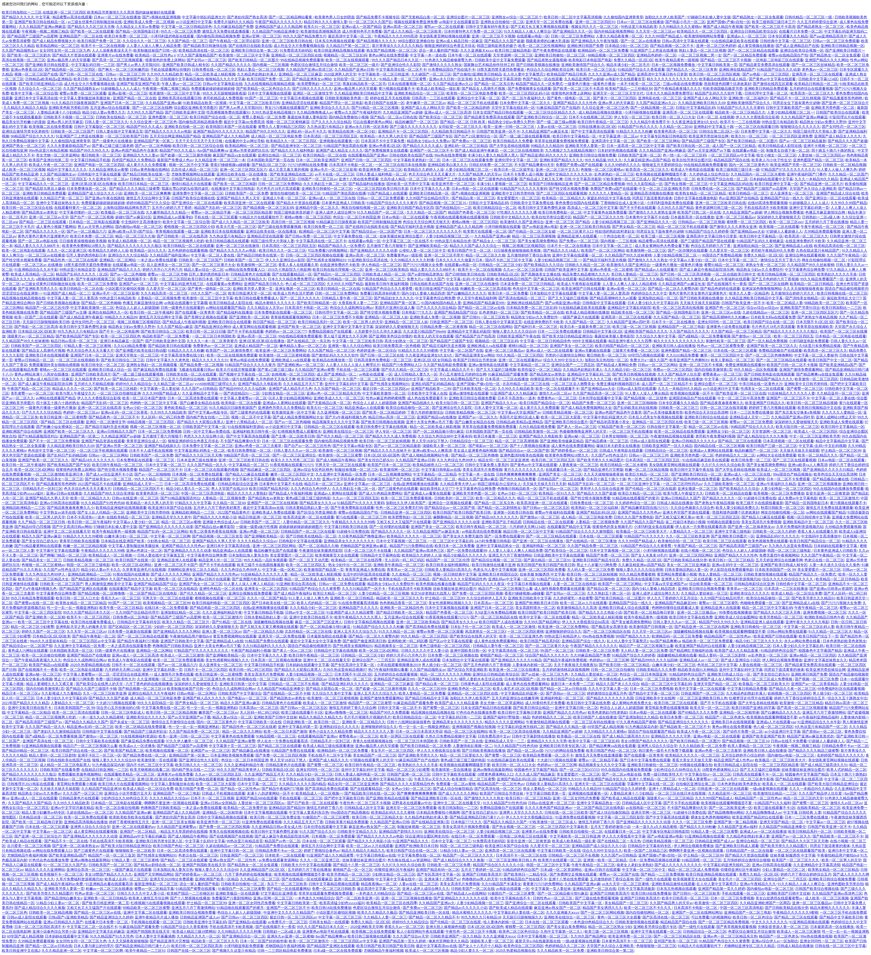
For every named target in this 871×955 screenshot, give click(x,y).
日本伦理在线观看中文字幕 (600, 398)
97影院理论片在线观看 (847, 117)
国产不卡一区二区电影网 (119, 331)
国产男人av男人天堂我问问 (138, 65)
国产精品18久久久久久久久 (93, 460)
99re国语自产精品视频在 (792, 474)
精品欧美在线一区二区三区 (632, 312)
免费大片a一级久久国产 (426, 279)
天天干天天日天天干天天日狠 (199, 141)
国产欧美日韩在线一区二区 (688, 146)
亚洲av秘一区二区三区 (582, 436)
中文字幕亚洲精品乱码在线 (731, 184)
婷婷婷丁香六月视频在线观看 (772, 408)
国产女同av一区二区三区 (206, 60)
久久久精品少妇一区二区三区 (627, 369)
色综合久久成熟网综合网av (351, 308)
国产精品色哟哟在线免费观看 (696, 479)
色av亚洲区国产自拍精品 (738, 198)
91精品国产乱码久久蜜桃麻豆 (760, 241)
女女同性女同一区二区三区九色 (64, 50)
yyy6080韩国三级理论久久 (215, 384)
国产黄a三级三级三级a (275, 369)
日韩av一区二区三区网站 (658, 365)
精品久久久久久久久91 (210, 360)
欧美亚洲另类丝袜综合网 (709, 136)
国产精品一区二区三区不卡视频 (725, 60)
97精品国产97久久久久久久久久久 (788, 169)
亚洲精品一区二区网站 (117, 260)
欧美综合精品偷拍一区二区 (408, 408)
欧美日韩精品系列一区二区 (319, 322)
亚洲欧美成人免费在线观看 (841, 422)
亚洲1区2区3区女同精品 (432, 360)
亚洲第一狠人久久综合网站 (350, 346)
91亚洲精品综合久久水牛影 (36, 269)
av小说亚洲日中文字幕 (194, 22)
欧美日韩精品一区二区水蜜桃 (623, 465)
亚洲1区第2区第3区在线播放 (94, 184)
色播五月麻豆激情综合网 (825, 212)
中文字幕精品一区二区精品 (435, 474)
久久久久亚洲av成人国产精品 (611, 74)
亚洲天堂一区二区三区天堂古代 (618, 93)
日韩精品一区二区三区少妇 (500, 265)
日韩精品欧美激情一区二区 (536, 431)
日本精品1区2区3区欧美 (37, 331)
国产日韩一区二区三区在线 (81, 74)
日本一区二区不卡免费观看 (788, 479)
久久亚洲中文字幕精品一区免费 (341, 474)
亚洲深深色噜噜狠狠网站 (762, 289)
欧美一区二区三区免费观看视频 (407, 498)
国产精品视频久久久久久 (376, 41)
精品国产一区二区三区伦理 (47, 308)
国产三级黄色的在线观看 (498, 179)
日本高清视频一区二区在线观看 (788, 441)
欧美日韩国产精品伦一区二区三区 (622, 346)
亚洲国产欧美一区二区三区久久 (771, 346)
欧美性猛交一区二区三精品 (539, 369)
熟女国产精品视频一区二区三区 (391, 50)
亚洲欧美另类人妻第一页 (585, 146)
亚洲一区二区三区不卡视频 (493, 36)
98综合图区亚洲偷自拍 (416, 41)
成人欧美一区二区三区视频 (23, 169)
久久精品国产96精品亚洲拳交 (275, 31)
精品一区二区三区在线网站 (490, 327)
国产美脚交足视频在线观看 (206, 317)
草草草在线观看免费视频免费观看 (562, 141)
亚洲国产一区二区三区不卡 (431, 150)
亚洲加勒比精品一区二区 (753, 246)
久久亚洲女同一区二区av (108, 179)
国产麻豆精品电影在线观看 (555, 279)
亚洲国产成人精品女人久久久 (837, 136)
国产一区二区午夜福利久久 (523, 98)
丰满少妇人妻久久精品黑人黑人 (493, 155)
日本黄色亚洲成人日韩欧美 (343, 203)
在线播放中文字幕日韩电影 (233, 189)
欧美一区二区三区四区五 (67, 179)
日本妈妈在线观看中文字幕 (771, 179)
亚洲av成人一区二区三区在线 (331, 198)
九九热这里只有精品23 (325, 127)
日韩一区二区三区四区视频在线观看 (315, 255)
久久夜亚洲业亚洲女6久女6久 (695, 122)
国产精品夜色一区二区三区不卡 (113, 417)
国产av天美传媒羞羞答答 (663, 412)
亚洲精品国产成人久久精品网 (278, 27)
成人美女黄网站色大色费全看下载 (662, 246)
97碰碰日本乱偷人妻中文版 (709, 17)
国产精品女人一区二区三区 (494, 241)
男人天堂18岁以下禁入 (430, 441)
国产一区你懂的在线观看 (688, 250)
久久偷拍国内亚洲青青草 (623, 17)
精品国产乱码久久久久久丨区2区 (82, 274)
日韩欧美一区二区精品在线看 (728, 493)
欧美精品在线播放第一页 (332, 360)
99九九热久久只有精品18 (78, 331)
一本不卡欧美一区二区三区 (639, 84)
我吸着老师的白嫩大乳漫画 (547, 41)
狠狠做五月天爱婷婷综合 (662, 165)
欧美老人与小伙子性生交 (771, 160)
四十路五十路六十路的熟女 (833, 150)
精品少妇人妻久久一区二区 (188, 489)
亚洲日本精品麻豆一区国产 (122, 341)
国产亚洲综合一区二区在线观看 (830, 198)
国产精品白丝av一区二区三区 (135, 379)
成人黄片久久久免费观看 (146, 165)
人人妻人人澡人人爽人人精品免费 (154, 46)
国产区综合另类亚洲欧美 (317, 512)
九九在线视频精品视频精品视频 (270, 84)
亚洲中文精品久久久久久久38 (569, 174)
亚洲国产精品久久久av (499, 403)
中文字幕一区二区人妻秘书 (816, 355)
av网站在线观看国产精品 (225, 308)
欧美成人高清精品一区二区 (32, 274)
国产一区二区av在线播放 (640, 41)
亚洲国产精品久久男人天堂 (238, 198)
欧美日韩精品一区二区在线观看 (188, 246)
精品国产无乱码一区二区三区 (217, 208)
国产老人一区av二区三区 (577, 427)
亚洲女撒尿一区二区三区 (295, 289)
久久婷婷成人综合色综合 (709, 174)
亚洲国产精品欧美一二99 (431, 389)
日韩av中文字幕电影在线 (222, 84)
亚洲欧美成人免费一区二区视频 (148, 22)
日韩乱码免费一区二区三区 (491, 165)
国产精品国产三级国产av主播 (63, 312)
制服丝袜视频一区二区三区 (356, 469)
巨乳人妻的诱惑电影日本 (86, 255)
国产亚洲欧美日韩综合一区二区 (541, 117)
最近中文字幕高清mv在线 (263, 508)
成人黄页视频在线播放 (756, 46)
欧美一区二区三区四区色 (121, 336)
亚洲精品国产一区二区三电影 (681, 327)
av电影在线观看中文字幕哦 (186, 303)
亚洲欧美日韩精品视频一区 (842, 46)
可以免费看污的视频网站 (328, 250)
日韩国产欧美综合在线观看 (838, 112)
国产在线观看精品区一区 (292, 274)
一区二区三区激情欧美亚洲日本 (58, 474)
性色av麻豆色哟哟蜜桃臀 (386, 398)
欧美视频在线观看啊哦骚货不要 (662, 174)
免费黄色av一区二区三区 (213, 346)
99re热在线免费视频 (450, 155)
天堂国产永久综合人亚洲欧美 (813, 189)
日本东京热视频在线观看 (335, 41)
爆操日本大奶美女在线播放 (618, 446)
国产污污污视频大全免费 (423, 265)
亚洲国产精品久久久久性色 (575, 103)
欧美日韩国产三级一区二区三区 (771, 446)
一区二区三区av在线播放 (45, 255)
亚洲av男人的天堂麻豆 (616, 103)
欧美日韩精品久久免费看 (513, 141)
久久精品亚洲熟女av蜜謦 (108, 169)
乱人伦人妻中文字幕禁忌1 (524, 74)
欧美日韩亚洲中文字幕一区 (776, 184)
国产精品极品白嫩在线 (830, 479)
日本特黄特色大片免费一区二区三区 (473, 31)
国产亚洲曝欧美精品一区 (428, 246)
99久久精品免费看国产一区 (822, 279)
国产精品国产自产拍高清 (475, 336)
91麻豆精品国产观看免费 (508, 374)
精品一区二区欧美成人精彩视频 (210, 74)
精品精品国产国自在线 (732, 160)
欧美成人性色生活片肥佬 (293, 293)
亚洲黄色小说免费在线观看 (728, 327)
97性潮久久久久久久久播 (517, 212)
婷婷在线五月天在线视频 (390, 98)
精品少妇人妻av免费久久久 (103, 112)
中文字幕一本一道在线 (428, 55)
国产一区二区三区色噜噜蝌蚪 (769, 355)
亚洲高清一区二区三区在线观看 (818, 74)
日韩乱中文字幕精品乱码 (695, 108)
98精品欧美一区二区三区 (824, 303)
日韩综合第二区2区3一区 (719, 131)
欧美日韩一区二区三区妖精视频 (384, 441)
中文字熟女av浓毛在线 (58, 512)
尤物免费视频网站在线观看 (193, 174)
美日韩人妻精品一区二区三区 (634, 274)
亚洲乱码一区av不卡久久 (307, 131)
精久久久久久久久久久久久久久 (672, 79)
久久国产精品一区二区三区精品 (736, 331)
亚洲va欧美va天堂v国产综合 (131, 231)
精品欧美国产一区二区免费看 (166, 336)
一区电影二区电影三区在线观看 (778, 60)
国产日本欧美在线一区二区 (474, 389)
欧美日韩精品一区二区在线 (324, 155)
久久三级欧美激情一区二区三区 (729, 484)
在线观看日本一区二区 (564, 469)
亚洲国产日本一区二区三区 (122, 103)
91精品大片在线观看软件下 (261, 217)
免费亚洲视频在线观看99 (745, 365)
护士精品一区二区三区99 (841, 450)
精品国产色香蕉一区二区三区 (471, 212)
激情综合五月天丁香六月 (780, 260)
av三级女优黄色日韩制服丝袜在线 (95, 22)
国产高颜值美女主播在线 (541, 274)
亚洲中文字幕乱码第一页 (809, 208)
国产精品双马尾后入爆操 (45, 189)
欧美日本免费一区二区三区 (126, 36)
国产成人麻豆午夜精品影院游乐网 (707, 269)
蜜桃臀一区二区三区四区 (747, 222)
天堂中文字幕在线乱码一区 (513, 108)
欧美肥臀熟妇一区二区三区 (319, 84)
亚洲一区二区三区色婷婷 (716, 46)
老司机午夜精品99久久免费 (772, 250)
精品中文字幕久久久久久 (67, 169)
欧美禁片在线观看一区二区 (485, 231)
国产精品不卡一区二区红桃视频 (795, 98)
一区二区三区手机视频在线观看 (102, 450)
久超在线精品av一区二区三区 (765, 312)
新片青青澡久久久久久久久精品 (397, 46)
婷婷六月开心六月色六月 (162, 269)
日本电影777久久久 (416, 312)
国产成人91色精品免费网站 (380, 493)
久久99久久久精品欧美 (165, 74)
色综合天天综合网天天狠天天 (426, 222)
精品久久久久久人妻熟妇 (247, 493)
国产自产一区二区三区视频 (92, 217)
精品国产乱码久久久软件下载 (719, 93)
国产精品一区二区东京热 (494, 84)
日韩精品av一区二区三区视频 (701, 222)
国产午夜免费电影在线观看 (554, 50)
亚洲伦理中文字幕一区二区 (516, 160)
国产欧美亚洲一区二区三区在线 (740, 393)
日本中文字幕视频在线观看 (269, 93)
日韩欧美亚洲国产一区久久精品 (666, 446)
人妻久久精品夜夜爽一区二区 (619, 36)
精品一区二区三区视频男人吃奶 (178, 241)
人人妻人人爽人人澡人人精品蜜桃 (629, 284)
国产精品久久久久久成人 (423, 146)
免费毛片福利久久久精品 (233, 22)
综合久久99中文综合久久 (563, 360)
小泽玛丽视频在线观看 (642, 112)
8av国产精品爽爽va (212, 150)
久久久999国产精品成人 (664, 36)
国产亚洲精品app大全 (747, 231)
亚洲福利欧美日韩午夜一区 (254, 431)
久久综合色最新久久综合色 (692, 508)
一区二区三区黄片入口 (575, 231)
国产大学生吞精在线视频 (509, 146)
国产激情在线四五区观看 (773, 84)
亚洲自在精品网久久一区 (108, 312)
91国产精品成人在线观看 (387, 193)
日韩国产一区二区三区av (317, 179)
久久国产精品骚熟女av (20, 50)
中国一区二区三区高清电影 (203, 493)
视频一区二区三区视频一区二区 (155, 427)
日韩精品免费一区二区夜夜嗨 (443, 327)
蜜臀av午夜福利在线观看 (555, 512)
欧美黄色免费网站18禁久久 (84, 246)
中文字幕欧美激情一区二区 (92, 308)
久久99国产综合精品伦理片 (428, 198)
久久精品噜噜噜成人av (315, 112)
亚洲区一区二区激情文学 (313, 93)
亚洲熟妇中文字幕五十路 (714, 127)
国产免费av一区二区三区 (471, 141)
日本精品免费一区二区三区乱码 (531, 308)
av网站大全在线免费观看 (776, 455)
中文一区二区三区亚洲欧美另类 (664, 189)
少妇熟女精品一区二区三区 (283, 393)
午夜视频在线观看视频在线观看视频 (459, 217)
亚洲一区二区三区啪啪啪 (637, 403)
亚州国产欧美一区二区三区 (299, 327)
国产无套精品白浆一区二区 (423, 17)
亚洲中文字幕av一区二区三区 (367, 484)
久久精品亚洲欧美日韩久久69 (701, 103)
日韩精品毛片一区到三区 (42, 489)
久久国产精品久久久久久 (231, 65)
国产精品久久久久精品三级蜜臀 (134, 189)
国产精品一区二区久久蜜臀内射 (673, 289)
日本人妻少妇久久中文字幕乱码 (652, 303)
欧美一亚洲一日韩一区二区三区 (509, 127)
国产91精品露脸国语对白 (38, 436)
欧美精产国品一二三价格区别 (628, 88)
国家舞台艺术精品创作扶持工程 (489, 65)
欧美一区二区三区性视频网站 (541, 46)
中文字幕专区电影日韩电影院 (663, 136)
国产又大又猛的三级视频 (568, 298)
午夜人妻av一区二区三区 (181, 84)
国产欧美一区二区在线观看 (92, 31)
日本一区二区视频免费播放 (673, 65)
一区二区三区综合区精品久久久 (551, 112)
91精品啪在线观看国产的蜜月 (635, 498)
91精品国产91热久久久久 (638, 127)
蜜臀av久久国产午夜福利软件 (357, 112)
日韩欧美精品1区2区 (503, 274)
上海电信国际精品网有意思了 (126, 208)
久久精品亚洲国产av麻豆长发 (545, 131)
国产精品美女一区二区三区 (61, 479)
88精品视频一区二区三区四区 (611, 55)
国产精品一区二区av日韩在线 (393, 117)
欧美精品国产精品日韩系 (567, 74)
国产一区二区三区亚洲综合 (294, 455)
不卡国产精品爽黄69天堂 (534, 165)
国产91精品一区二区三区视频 (375, 108)
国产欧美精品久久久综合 (543, 265)
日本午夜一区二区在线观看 (469, 55)
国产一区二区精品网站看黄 (291, 17)
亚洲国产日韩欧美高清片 (91, 374)
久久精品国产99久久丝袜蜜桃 (628, 255)
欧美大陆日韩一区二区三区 (457, 403)
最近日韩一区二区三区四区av (385, 389)
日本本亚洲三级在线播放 (197, 460)
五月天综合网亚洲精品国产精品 (175, 136)
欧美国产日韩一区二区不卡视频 (792, 365)
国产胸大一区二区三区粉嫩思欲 (123, 69)
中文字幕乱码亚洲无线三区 (182, 284)
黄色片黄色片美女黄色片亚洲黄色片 (698, 293)
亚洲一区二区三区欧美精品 (387, 269)
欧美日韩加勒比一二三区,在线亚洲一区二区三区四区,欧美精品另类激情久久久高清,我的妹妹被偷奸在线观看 (88, 12)
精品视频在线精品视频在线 (600, 279)
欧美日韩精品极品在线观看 (227, 241)
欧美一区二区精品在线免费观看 (679, 431)
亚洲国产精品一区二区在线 (134, 98)
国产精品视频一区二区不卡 (672, 46)
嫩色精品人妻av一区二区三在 (302, 346)
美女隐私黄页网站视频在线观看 (444, 36)
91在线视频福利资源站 (246, 427)
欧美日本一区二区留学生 (514, 169)
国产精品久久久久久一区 (45, 231)
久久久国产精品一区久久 (207, 465)
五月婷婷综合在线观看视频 (811, 88)
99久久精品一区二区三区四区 (519, 355)
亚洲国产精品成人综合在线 (838, 193)
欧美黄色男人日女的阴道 (335, 17)
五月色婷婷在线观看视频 (188, 250)
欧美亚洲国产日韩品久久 (765, 403)
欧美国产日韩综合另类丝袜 (475, 360)
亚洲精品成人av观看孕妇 (173, 217)
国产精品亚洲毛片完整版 (603, 469)
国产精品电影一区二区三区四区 (70, 69)
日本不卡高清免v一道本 (516, 398)
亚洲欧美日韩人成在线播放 (673, 346)
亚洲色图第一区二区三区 (168, 117)
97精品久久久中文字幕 (193, 503)
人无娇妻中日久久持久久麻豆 (377, 331)
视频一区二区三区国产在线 (36, 74)
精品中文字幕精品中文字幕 (837, 441)
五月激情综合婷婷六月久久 (793, 293)
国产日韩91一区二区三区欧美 (485, 317)
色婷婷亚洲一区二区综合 (376, 350)
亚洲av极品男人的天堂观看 (68, 60)
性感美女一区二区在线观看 (763, 389)
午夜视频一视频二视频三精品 (45, 31)
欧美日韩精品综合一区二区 (495, 208)
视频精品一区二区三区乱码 (345, 55)
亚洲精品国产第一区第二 (154, 141)
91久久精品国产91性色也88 (103, 503)
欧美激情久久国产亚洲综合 (522, 222)
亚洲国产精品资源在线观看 (103, 441)
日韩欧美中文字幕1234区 (818, 79)
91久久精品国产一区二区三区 (381, 212)
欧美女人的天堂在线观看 (434, 336)
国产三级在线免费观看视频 (280, 227)
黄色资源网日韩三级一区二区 (718, 208)
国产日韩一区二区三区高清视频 (685, 274)
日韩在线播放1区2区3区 (597, 127)
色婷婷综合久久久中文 (649, 293)
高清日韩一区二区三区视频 (293, 222)
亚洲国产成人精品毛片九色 (290, 389)
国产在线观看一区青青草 (195, 312)
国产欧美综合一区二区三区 (440, 117)
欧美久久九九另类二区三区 (292, 460)
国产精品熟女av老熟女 (40, 212)
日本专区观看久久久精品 (788, 36)
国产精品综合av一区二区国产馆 (376, 231)
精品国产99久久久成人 (144, 127)
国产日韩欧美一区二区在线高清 (182, 236)
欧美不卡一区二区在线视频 (103, 46)
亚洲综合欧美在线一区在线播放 (242, 174)
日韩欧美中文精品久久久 (510, 217)
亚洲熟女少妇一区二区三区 (728, 431)
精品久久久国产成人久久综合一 (475, 246)
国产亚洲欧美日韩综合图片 (566, 422)
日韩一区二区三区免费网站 (572, 36)
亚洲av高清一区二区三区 (403, 27)
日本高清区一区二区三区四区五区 (331, 136)
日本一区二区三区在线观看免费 (467, 160)
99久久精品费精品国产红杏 (461, 379)
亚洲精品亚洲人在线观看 (577, 236)
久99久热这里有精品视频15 (273, 112)
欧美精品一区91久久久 (148, 250)
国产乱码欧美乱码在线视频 (635, 408)
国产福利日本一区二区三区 (536, 327)
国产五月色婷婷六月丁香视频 (775, 279)
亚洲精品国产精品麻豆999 (484, 303)
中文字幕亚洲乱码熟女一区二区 (200, 450)
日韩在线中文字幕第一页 (667, 427)
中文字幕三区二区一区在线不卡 (407, 241)
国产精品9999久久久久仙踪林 (243, 389)
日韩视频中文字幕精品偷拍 (182, 79)
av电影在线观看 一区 (375, 374)
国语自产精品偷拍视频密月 (846, 289)
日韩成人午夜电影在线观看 (621, 450)
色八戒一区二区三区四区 (305, 284)
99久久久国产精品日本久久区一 (397, 60)
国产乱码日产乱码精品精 (67, 455)
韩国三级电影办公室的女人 (499, 484)
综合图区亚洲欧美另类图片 (195, 108)
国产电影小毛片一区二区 (685, 22)
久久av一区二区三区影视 (523, 269)
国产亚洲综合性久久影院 (401, 65)
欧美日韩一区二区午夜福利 (151, 312)
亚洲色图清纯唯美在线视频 (521, 455)
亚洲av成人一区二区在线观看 (549, 350)
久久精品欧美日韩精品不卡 (453, 131)
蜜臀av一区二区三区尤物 (167, 274)
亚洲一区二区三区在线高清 (99, 408)
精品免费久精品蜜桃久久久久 (585, 274)
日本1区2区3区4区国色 (382, 455)
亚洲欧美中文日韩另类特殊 (513, 193)
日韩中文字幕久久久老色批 (168, 360)
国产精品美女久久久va (317, 503)
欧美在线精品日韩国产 (513, 279)
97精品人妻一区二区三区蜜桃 (88, 346)
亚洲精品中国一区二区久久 (317, 208)
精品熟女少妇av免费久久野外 (511, 122)
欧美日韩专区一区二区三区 (103, 365)
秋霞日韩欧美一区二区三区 (782, 508)
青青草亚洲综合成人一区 (146, 441)
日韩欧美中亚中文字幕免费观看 (500, 60)
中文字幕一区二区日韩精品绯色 (186, 27)
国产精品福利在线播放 (366, 184)
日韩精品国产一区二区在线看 (561, 479)
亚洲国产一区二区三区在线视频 (272, 503)
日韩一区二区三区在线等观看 (723, 408)
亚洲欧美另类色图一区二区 (833, 108)
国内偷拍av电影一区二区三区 (138, 227)
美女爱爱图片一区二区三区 (518, 198)
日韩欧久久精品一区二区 (585, 265)
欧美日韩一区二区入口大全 (673, 117)
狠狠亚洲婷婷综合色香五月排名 (449, 46)
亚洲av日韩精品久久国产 (116, 431)
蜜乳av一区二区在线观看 (444, 27)
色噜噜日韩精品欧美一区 (517, 489)
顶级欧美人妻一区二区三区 (444, 446)
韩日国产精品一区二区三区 (274, 322)
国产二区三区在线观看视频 (794, 460)
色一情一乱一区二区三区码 (684, 155)
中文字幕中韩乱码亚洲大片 (203, 17)
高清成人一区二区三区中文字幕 (592, 208)
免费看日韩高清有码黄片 (380, 293)
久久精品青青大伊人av (93, 379)
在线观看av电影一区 (533, 36)
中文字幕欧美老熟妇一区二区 (416, 160)
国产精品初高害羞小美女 (610, 422)
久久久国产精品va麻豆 (175, 327)
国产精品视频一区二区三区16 (443, 203)
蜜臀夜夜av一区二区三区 (722, 374)
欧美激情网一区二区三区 (646, 250)
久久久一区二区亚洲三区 (67, 250)
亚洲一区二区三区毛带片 (444, 255)
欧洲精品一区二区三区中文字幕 (324, 231)
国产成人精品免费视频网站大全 (586, 408)
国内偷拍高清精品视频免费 (218, 36)
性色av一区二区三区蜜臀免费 (721, 346)
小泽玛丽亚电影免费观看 (809, 341)
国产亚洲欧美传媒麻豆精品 (561, 441)
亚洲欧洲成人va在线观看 (487, 346)
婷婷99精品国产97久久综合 (148, 203)
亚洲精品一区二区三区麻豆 (300, 74)
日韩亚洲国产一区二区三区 (451, 322)
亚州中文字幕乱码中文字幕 (346, 384)
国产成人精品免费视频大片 (54, 41)
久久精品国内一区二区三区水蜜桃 (758, 174)
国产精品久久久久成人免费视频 (390, 436)
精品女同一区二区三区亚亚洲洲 (504, 460)
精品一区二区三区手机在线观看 (472, 103)
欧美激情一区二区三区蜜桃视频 (284, 355)
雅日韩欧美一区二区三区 (101, 155)
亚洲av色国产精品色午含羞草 (134, 150)
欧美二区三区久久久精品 (643, 279)
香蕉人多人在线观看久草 (298, 265)
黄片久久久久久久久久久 (524, 469)
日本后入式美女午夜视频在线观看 (655, 417)
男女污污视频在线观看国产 (286, 108)
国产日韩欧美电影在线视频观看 (769, 374)
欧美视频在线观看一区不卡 (692, 393)
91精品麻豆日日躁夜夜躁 (336, 222)
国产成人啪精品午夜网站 (336, 460)
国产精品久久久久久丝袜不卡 (387, 450)
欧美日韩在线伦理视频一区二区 (338, 269)
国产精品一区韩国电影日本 (137, 31)
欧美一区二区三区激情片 (839, 498)
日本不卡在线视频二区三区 (590, 117)
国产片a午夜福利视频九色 (346, 417)
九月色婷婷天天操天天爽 (276, 379)
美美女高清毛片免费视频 (482, 469)
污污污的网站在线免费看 (308, 165)
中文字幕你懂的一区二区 (79, 212)
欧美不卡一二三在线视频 (740, 122)
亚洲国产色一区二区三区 (725, 308)
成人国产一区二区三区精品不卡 (666, 384)
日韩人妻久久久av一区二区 (295, 450)
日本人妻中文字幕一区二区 (496, 408)
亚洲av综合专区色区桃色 (313, 469)
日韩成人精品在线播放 (675, 503)
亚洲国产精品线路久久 (416, 403)
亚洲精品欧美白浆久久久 (447, 165)
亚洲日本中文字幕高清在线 (36, 98)
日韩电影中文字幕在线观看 (99, 174)
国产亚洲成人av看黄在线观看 (427, 493)
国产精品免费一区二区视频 (201, 365)
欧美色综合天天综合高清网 (706, 412)
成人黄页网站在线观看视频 (254, 327)
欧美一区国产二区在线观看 (36, 317)
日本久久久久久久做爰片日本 (460, 260)
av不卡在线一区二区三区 (335, 174)
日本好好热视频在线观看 (617, 150)
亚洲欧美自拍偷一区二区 (184, 127)
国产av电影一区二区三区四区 (766, 74)
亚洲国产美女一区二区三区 (571, 346)
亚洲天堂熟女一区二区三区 (137, 355)
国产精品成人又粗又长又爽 (541, 179)
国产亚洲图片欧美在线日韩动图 (140, 350)
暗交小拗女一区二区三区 (776, 155)
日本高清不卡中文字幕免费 (383, 141)
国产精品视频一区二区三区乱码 (268, 208)
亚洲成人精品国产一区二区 (256, 346)
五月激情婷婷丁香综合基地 (528, 255)
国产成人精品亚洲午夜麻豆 (476, 150)
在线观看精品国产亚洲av (368, 155)
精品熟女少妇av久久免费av (428, 141)
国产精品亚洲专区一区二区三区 (296, 146)
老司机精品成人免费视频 (223, 98)
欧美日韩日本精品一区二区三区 (144, 184)
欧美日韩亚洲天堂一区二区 (250, 293)
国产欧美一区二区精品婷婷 (468, 108)
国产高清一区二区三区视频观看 (118, 60)
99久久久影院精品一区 (644, 184)
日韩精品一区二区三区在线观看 (329, 427)
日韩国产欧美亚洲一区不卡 (498, 131)
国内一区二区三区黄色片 (749, 165)
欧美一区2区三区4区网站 (34, 469)
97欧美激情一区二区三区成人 (626, 179)
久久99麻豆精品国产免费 (233, 27)
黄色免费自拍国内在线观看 (577, 203)
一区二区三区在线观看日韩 (757, 127)
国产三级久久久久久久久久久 (413, 127)
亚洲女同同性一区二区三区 (719, 322)
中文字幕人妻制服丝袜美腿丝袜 (85, 98)
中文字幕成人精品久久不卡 (452, 369)
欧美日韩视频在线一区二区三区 (842, 293)
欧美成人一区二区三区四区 (816, 431)
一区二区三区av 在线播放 (42, 265)
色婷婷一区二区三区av (233, 179)
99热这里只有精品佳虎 (453, 241)
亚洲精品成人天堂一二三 (749, 417)
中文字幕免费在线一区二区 (355, 236)
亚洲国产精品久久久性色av (639, 512)
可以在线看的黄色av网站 (373, 122)
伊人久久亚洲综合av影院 (285, 260)
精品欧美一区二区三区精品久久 (740, 112)
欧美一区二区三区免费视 (97, 284)
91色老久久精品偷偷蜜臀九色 (449, 60)
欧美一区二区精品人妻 (784, 303)
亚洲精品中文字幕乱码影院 (629, 308)
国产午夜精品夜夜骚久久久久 (677, 88)
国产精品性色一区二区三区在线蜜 (70, 260)
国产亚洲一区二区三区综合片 (845, 103)
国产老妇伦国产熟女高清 (247, 17)
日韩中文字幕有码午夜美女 (487, 27)
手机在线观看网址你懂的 (170, 69)
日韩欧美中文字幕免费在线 (532, 203)
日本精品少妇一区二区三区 (626, 46)
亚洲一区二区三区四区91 (595, 22)
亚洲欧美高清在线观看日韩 (179, 98)
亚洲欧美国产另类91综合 (800, 308)
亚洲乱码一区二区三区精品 (466, 146)
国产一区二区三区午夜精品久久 (240, 279)
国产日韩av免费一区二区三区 (308, 236)
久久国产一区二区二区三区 (364, 379)
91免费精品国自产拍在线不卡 (451, 69)
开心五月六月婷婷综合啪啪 (183, 379)
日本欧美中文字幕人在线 (427, 393)
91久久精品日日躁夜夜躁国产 (75, 103)
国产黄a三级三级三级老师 (112, 146)
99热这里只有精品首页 (77, 269)
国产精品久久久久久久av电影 (167, 131)
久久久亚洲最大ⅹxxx (476, 50)
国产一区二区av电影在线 (38, 241)
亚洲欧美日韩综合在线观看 (229, 322)
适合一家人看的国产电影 (439, 50)
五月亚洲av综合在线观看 (110, 108)
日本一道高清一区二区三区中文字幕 (636, 146)
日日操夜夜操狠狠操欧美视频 (82, 241)
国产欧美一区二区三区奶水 (29, 55)
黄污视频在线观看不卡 (397, 88)
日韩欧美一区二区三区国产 (72, 131)
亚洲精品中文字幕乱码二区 (589, 374)
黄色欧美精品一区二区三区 (186, 408)
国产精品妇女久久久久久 (394, 298)
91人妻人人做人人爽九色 (837, 169)
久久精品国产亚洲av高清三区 (309, 69)
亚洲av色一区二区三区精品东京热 (333, 393)
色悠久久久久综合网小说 (204, 436)
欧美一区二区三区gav (786, 222)
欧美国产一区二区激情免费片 (230, 350)
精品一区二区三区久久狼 (135, 236)
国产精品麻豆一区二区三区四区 (266, 469)
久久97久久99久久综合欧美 (723, 465)
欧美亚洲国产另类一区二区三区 (795, 165)
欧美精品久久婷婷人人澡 (424, 169)
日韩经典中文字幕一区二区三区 (785, 41)
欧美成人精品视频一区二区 (130, 241)
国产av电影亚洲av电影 (540, 227)
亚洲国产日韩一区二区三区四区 (366, 160)
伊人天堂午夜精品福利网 (477, 298)
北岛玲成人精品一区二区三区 (194, 169)
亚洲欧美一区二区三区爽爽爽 (147, 193)
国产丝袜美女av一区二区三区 (109, 479)
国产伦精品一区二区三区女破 (531, 231)
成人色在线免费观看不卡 (427, 398)
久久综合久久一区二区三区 (144, 41)
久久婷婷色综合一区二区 (635, 503)
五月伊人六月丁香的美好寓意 (217, 508)
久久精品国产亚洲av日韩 (354, 69)
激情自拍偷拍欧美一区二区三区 (295, 193)
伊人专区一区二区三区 (632, 117)
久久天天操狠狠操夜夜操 (803, 289)
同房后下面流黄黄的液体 (652, 198)
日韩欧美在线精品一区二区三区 (121, 117)
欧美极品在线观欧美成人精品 (723, 79)
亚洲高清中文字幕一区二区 (613, 141)
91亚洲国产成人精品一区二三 (67, 293)
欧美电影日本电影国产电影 (590, 60)
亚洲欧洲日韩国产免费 (585, 46)
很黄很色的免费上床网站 (165, 60)
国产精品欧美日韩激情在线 (205, 46)
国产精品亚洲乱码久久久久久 (543, 155)
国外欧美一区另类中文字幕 (408, 184)
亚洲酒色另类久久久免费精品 (281, 408)
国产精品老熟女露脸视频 (547, 60)
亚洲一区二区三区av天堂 (49, 217)
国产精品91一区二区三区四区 (337, 274)
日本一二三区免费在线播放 (559, 331)
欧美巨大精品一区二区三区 (647, 474)
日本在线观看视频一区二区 (409, 84)
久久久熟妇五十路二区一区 (325, 184)
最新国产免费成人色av (175, 160)
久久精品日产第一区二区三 (348, 46)
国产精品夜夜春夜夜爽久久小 (70, 508)
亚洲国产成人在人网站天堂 (705, 98)
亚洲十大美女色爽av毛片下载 (429, 422)
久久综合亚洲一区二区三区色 (605, 108)
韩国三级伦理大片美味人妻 (815, 131)
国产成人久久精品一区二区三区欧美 (413, 31)
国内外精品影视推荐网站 (614, 31)
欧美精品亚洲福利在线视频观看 (121, 508)
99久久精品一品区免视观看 (756, 369)
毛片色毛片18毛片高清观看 (278, 189)
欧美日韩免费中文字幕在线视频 (382, 427)
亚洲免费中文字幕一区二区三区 (197, 193)
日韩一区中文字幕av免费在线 (207, 431)
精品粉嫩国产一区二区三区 (416, 122)
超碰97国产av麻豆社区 (133, 217)
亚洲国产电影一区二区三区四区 (99, 165)
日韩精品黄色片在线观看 (250, 274)
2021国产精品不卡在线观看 (99, 484)
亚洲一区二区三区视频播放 (819, 484)
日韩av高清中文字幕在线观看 (686, 41)
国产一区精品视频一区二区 (652, 108)
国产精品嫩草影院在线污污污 (645, 508)
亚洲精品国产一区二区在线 (81, 36)
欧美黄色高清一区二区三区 (675, 131)
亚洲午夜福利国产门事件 (807, 174)
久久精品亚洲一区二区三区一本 (220, 160)
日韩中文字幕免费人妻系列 (487, 465)
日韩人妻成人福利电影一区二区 (381, 174)
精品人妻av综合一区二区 (204, 269)
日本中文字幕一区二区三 (612, 246)
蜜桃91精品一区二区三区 (528, 346)
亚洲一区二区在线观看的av (520, 360)
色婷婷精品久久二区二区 (735, 455)
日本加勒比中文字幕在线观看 (553, 293)
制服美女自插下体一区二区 (788, 150)
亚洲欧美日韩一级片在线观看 (230, 379)
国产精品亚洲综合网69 (212, 327)
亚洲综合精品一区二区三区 (279, 155)
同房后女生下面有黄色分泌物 (796, 103)
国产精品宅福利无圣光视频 (412, 227)
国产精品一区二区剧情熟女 (499, 508)
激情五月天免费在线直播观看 (226, 31)
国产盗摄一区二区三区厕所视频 (185, 155)
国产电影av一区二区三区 (488, 446)
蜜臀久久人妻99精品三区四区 (281, 127)
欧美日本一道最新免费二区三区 (585, 327)
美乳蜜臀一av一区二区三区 (32, 393)
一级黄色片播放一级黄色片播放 (589, 84)
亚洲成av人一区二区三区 (746, 36)
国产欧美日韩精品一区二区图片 (253, 60)
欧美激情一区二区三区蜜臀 (340, 455)
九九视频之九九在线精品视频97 (570, 150)
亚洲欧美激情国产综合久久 (583, 65)
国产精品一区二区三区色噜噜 (474, 455)
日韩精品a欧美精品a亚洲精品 (48, 79)
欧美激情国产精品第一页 (139, 79)
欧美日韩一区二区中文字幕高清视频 (573, 17)
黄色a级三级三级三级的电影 (308, 498)
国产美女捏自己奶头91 (375, 460)
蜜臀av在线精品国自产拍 (788, 55)
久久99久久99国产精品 (849, 203)
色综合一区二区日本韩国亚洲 (356, 217)
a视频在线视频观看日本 (55, 279)
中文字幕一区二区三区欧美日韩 (254, 103)
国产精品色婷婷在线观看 (720, 289)
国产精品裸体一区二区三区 (607, 441)
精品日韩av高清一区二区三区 (74, 341)
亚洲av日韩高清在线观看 (59, 503)
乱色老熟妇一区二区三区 (614, 174)
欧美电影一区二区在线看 (241, 403)
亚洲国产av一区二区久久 (478, 417)
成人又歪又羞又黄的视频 (288, 169)
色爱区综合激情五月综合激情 (314, 65)
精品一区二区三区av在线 (708, 427)
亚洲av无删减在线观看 (593, 350)
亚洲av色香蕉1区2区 (27, 69)
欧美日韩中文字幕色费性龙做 (541, 208)
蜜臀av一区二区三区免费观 (751, 422)
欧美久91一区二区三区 (322, 27)
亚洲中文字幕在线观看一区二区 (577, 255)
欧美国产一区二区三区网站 (603, 250)
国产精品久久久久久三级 (592, 379)
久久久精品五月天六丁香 (303, 384)
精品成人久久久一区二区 (72, 389)
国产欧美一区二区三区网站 (658, 141)
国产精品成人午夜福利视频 (184, 322)
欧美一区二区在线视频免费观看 (232, 355)
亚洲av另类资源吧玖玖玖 (249, 150)
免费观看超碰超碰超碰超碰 (213, 88)
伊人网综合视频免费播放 (784, 212)
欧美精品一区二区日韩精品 (812, 284)
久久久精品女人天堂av (265, 308)
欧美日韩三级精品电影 (513, 50)
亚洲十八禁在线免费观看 (359, 179)
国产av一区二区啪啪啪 (152, 474)
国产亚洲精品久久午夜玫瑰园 (595, 41)
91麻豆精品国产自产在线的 (558, 108)
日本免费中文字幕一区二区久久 (525, 103)
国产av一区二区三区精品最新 (802, 141)
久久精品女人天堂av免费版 (137, 27)
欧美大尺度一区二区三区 (236, 227)
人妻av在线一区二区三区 (557, 127)
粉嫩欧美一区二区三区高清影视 (485, 289)
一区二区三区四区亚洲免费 (790, 136)
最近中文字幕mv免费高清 (244, 122)
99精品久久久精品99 (547, 146)
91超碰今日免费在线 (760, 498)
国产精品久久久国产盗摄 (504, 41)
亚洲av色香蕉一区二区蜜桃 (611, 269)
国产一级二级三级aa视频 (556, 122)
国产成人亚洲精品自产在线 (797, 46)
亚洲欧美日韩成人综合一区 (110, 369)
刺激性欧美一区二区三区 (726, 341)
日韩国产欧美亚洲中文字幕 (566, 269)
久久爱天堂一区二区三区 (729, 250)
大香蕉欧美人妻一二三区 (358, 303)
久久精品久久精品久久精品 (25, 108)
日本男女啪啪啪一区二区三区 (625, 436)
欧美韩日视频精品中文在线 (819, 408)
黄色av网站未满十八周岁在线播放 (41, 374)
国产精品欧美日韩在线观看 (169, 346)
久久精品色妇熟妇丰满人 (257, 74)
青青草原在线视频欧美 (815, 327)
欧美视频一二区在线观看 (779, 227)
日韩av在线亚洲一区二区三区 (135, 498)
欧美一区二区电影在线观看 (23, 250)
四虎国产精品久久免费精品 (133, 160)
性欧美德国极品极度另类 (723, 88)
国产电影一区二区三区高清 (36, 327)
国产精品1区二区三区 (269, 165)
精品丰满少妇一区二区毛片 (628, 65)
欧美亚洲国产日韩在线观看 (583, 289)
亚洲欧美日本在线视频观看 (222, 231)
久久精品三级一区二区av (173, 384)
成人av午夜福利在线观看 (730, 279)
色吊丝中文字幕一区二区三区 (536, 289)
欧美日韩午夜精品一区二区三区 (602, 122)
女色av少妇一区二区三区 (142, 408)
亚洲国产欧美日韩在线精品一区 (40, 22)
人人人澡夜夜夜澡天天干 (112, 50)
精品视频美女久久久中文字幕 (335, 422)
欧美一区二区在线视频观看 (347, 60)
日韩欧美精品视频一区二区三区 (470, 412)
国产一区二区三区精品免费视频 (599, 184)
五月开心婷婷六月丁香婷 (172, 208)
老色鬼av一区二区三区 (820, 69)
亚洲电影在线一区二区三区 (660, 98)
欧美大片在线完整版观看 (236, 369)
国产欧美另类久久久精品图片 (600, 460)
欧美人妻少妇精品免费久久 (737, 508)
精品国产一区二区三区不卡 (160, 469)
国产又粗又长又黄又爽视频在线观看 (540, 27)
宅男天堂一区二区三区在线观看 (340, 465)
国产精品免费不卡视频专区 (378, 17)
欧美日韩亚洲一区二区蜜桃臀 (63, 417)
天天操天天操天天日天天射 (544, 484)
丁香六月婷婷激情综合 (425, 412)
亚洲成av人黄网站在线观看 (284, 403)
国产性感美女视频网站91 (326, 260)
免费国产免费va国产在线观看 (579, 165)
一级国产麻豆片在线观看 (579, 317)
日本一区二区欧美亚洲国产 (317, 160)
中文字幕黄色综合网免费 (805, 269)
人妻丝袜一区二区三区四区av (821, 155)
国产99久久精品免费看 (517, 479)
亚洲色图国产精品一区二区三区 (818, 160)
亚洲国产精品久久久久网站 (827, 60)
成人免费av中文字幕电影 (797, 498)
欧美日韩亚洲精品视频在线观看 (339, 50)
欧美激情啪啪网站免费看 (704, 36)
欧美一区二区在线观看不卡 (557, 389)
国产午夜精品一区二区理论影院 (234, 41)
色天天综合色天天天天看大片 (433, 174)
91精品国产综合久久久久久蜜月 (392, 203)
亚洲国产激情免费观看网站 (801, 369)
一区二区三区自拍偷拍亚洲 (119, 393)
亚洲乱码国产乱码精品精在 (433, 384)
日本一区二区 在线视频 (715, 117)
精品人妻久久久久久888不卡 (37, 246)
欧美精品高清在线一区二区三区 (204, 50)
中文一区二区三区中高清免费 (741, 398)
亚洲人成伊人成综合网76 (335, 212)
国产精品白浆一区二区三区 (473, 198)
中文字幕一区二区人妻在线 (213, 255)
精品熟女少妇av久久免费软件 (759, 269)
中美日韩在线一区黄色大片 (761, 384)
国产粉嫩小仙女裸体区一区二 (59, 427)
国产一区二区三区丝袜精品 (813, 65)
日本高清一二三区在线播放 (506, 379)
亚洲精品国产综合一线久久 (782, 198)
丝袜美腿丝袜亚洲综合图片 (401, 236)
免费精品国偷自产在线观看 (330, 331)
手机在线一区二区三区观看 (216, 217)
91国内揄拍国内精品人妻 (441, 303)
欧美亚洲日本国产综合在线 (170, 508)
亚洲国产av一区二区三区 (139, 284)
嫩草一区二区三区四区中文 (722, 355)
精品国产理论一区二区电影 (341, 103)
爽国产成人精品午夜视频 (723, 27)
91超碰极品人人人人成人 (121, 88)
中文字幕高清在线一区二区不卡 (401, 69)
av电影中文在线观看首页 (459, 22)
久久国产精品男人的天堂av (480, 174)
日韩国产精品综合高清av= (192, 179)
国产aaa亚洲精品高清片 (828, 36)
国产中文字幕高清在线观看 (592, 131)
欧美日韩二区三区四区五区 (553, 460)
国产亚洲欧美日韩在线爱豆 (47, 65)
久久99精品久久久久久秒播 (412, 260)
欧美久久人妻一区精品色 (749, 293)
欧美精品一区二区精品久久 (563, 198)
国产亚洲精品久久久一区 (572, 31)
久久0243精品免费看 (130, 346)
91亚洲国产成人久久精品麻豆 (513, 393)
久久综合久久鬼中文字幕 (656, 336)
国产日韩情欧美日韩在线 (465, 274)
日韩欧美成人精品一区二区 (384, 274)
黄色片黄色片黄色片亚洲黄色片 (43, 236)
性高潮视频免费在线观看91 (228, 112)
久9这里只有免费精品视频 (820, 346)
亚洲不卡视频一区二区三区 (825, 146)
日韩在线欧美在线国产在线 (411, 155)
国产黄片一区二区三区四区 (614, 98)
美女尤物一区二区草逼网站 (58, 155)
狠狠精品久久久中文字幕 (225, 79)
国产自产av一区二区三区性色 (307, 446)
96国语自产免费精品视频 (722, 255)
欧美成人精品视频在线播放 (587, 312)
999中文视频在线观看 (589, 341)
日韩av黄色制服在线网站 (149, 169)
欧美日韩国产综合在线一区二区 (215, 117)
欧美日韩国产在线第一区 (384, 103)
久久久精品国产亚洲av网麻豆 (42, 27)
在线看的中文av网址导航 (244, 141)
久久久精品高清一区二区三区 (165, 293)
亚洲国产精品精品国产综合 (455, 312)
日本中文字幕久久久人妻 (430, 189)
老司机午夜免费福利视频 (715, 436)
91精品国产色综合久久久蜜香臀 (387, 289)
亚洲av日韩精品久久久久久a (693, 441)
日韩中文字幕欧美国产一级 (787, 108)
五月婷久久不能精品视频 (94, 384)
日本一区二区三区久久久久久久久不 (433, 231)
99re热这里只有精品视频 (48, 150)
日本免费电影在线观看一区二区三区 (283, 312)
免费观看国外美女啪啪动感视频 (54, 365)
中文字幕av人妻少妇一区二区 (692, 260)
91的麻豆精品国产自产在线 (389, 479)
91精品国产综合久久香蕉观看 (641, 69)
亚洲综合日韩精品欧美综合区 (753, 31)
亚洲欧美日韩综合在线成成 (706, 417)
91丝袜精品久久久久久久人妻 (791, 393)
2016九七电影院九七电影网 (289, 269)
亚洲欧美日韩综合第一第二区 (254, 50)
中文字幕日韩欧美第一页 (717, 65)
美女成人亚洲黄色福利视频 (475, 450)
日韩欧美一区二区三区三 (150, 179)
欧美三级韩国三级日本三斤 (773, 22)
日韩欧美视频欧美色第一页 (346, 98)
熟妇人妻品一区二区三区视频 (702, 50)
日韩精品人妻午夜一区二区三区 (346, 298)
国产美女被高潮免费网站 (538, 241)
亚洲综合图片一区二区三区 (468, 17)
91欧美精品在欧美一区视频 (205, 103)
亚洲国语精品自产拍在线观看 (692, 398)
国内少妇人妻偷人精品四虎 (423, 293)
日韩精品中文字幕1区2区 (603, 331)
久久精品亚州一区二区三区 (838, 393)
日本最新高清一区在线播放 (692, 217)
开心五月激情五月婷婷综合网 (462, 374)
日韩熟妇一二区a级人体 (821, 217)
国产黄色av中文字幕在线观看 (773, 79)
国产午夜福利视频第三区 (95, 279)
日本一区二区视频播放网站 (389, 474)
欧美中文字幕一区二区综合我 (34, 93)
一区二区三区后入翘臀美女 (573, 384)
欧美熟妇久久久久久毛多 (837, 274)
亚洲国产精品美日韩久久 (264, 284)
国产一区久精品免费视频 (767, 341)
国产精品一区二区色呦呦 (101, 303)
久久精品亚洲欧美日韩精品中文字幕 (363, 93)
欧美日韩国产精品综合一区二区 (544, 403)
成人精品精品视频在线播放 (600, 112)
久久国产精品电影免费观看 (445, 365)
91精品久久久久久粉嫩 (634, 131)
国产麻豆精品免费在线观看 (155, 369)
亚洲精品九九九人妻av (141, 155)
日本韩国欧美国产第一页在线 (270, 160)
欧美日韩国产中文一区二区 (470, 250)
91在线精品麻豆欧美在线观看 (734, 41)
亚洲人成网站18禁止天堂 (836, 417)
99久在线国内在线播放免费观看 (838, 489)
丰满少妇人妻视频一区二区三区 (502, 184)
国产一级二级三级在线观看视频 (525, 136)
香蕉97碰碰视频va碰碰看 (230, 165)
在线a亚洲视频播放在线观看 (415, 484)
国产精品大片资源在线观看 (74, 55)
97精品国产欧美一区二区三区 (621, 427)
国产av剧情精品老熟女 (425, 274)
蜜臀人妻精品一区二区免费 (264, 117)
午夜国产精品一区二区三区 (29, 389)
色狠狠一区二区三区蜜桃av (602, 169)
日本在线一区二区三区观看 (735, 350)
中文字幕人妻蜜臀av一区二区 (243, 398)
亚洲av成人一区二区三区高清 (447, 112)
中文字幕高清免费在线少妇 (183, 355)
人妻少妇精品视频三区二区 (613, 222)
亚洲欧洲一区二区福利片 (748, 98)
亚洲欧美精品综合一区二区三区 (419, 93)
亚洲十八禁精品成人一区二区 (249, 422)
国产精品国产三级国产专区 (431, 136)
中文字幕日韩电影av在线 (441, 469)
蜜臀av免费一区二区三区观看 (82, 93)
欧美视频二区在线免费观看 (50, 127)
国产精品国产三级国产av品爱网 (32, 36)
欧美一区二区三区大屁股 (561, 417)
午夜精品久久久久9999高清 (396, 36)
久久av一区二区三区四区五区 (355, 498)
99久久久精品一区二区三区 (156, 479)
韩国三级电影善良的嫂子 (497, 46)
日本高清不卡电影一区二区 (351, 165)
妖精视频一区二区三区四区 (293, 374)
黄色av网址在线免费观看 (388, 55)
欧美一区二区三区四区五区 (274, 179)
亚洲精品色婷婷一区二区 (656, 55)
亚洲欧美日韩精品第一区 (429, 193)
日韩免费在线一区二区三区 (213, 69)
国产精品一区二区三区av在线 (481, 308)
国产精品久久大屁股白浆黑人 (200, 422)
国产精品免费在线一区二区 (673, 179)
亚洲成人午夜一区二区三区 (284, 198)
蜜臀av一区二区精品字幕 (211, 212)
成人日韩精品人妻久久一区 (416, 374)
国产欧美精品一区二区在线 (542, 312)
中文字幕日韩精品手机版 (90, 160)
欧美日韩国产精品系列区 (269, 489)
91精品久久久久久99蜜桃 (418, 350)
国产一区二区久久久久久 (300, 298)
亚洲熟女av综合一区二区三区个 (517, 17)
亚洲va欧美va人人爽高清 (432, 450)
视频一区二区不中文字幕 (189, 165)
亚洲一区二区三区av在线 (721, 312)
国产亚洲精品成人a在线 (793, 246)
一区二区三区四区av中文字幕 (731, 155)
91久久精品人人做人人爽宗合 (527, 31)
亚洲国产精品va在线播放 (436, 417)
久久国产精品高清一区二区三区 (598, 393)
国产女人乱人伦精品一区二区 (101, 512)
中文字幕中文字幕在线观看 (253, 479)
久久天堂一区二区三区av (655, 31)
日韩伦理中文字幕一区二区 (766, 93)
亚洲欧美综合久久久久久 (330, 108)
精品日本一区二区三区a (323, 484)
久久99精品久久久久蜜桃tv (680, 27)
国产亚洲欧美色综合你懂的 (390, 336)
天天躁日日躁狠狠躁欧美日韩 (46, 322)
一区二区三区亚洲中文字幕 (639, 484)
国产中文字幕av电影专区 (208, 412)
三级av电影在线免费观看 (682, 84)
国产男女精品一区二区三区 (634, 227)
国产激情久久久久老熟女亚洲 (652, 212)
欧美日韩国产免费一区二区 (99, 41)
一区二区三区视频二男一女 (700, 55)
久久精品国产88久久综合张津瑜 (108, 493)
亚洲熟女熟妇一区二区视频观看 (152, 365)
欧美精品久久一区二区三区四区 (703, 31)
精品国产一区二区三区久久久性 (598, 217)
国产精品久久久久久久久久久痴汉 (134, 246)
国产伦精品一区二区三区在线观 (650, 489)
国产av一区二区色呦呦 (153, 146)
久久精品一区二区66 (675, 127)
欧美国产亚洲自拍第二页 (49, 160)
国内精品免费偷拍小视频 (349, 117)
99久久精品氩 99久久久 (603, 160)
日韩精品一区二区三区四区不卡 (138, 489)
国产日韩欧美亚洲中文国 (185, 112)
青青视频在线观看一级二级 (177, 231)
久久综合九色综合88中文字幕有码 (445, 436)
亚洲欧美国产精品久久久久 (561, 160)
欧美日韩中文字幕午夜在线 (692, 469)
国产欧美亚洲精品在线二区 (291, 174)
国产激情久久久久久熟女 (442, 65)
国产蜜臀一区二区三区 (805, 389)
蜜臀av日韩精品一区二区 (336, 279)
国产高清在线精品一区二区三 (381, 279)
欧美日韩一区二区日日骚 (206, 331)
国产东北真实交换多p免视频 (797, 412)
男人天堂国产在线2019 (229, 489)
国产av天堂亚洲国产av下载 (709, 150)
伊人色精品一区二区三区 (381, 265)
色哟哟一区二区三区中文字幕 (154, 403)
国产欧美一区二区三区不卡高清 (769, 27)
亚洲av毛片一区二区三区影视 (333, 169)
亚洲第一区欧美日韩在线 (513, 512)
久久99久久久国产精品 (145, 112)
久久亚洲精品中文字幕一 (202, 393)
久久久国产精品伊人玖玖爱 (679, 374)
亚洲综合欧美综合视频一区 (802, 50)
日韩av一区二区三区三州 (125, 74)
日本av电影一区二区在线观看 (474, 189)
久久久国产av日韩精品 (199, 389)
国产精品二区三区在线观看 (62, 422)
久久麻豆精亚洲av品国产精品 (647, 160)
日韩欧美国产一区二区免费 (246, 193)
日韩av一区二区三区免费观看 (835, 41)
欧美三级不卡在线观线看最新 (637, 379)
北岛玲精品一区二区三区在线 (526, 384)
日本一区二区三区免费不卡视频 (337, 317)
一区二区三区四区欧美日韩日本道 (381, 189)
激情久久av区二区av (555, 393)
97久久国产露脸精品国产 (197, 55)
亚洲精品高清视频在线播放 (652, 193)
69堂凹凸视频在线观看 (646, 355)
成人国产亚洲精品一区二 (337, 374)
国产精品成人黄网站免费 (616, 365)
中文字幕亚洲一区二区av (618, 136)
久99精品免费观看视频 (822, 231)
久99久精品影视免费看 (537, 427)
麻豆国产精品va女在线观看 (234, 155)
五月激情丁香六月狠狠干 (386, 246)
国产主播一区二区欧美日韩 (293, 436)
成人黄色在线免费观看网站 (573, 446)
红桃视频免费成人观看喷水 (299, 431)
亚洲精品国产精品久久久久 (119, 269)
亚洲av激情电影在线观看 (488, 365)
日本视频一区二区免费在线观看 (198, 474)
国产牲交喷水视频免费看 (569, 189)
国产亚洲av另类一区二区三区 (119, 446)
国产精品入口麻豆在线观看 (247, 474)
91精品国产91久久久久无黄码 (740, 108)
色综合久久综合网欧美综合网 (550, 69)
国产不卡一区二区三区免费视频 (54, 441)
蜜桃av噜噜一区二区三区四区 (307, 217)
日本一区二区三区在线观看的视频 (211, 469)
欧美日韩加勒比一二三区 (841, 308)
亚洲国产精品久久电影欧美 (259, 384)
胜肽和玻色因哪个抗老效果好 (727, 84)
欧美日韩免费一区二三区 (324, 227)
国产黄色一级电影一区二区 (569, 98)
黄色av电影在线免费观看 (249, 360)
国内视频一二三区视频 (270, 65)
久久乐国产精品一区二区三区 (676, 317)
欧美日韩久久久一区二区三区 (282, 250)
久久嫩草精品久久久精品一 (167, 212)
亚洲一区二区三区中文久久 (557, 169)
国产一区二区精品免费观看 (745, 55)
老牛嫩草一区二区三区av (426, 103)
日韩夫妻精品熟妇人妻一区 (307, 508)
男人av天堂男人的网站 (96, 227)
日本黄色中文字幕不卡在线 (647, 217)
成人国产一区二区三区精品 (734, 146)
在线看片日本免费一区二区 (800, 31)
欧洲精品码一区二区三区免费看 (603, 50)
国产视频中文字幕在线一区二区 (244, 374)
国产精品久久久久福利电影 (292, 150)
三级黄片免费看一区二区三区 (635, 350)
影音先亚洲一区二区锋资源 (827, 493)
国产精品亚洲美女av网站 (312, 79)
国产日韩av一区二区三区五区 (546, 508)
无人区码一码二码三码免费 (162, 417)
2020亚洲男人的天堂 (340, 74)
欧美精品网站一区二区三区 (58, 46)
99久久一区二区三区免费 (181, 31)
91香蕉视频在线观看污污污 (291, 465)
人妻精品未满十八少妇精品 (59, 112)
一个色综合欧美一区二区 (619, 236)
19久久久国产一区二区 (208, 293)
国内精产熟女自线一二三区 (208, 417)
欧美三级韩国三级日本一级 (737, 169)
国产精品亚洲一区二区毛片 (821, 184)
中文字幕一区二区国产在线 (461, 350)
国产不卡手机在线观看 (637, 208)
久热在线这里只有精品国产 (818, 250)
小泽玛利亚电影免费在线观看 (670, 203)
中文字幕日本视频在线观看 (301, 98)
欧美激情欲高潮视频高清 (320, 31)
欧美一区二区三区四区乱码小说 (524, 93)
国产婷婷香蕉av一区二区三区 (574, 450)
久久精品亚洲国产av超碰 (584, 79)
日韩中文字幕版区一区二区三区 (99, 127)
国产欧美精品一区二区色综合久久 (263, 88)
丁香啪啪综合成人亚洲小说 (622, 203)
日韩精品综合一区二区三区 (471, 441)
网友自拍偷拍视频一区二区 (363, 208)
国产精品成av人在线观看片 (656, 269)
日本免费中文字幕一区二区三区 (207, 446)
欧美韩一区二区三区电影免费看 (471, 93)
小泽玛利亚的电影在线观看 (172, 36)
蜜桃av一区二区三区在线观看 (62, 369)
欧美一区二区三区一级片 (359, 65)
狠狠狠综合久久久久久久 (800, 127)
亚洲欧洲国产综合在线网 (22, 431)
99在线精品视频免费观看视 (302, 60)
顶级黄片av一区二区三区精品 (30, 336)
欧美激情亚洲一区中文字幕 (293, 412)
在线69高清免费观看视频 (768, 203)
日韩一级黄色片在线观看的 (182, 308)
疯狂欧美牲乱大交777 (844, 298)
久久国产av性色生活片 (609, 455)
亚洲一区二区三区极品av (735, 217)
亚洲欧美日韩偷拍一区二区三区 (560, 55)
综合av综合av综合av (762, 308)
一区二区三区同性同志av (682, 484)
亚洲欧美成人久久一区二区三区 (338, 398)
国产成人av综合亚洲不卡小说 (109, 474)
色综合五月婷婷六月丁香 (711, 246)
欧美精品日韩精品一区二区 (816, 84)
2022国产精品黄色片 (233, 512)
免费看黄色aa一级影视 (404, 255)
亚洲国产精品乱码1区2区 (596, 512)
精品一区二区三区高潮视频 (533, 236)
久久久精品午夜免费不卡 (650, 122)
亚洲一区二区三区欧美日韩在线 (287, 41)
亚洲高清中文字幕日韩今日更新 (662, 74)
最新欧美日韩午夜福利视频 (386, 284)
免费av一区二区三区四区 (673, 369)
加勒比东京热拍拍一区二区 (606, 360)
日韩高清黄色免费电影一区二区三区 (383, 360)
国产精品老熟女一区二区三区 (821, 27)
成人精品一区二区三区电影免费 (276, 136)
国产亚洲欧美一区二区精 (249, 317)
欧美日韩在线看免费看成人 (256, 298)
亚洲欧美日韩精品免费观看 (766, 88)
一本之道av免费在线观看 (157, 260)
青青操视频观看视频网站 (291, 317)
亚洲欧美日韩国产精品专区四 (410, 208)
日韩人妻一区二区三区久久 (106, 122)
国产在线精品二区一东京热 (308, 341)
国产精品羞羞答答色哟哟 (842, 98)
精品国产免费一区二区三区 (593, 403)
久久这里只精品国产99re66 (424, 331)
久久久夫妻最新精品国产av (68, 146)
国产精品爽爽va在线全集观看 (819, 374)
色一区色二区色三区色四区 (649, 479)
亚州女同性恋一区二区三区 (93, 322)
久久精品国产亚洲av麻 (163, 103)
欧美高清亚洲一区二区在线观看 (249, 203)
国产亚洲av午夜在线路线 (105, 198)
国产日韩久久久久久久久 (312, 88)
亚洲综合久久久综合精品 (128, 255)
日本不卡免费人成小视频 (523, 174)
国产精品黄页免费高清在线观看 (764, 65)
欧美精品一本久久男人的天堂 (383, 136)
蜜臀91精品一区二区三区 (724, 265)
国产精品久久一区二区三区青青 (691, 69)
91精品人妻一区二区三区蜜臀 (403, 79)
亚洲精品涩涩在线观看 (299, 103)
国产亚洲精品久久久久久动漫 (373, 250)
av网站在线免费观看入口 (245, 269)
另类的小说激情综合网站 (565, 355)
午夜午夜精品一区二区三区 (823, 227)
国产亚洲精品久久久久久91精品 (828, 469)
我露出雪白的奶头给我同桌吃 (185, 189)
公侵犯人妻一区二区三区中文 (422, 250)
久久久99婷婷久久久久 (622, 165)
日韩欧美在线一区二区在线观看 (192, 374)
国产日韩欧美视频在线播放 (538, 65)
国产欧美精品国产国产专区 (77, 336)
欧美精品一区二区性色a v (155, 55)
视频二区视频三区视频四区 (524, 246)
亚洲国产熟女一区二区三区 (23, 146)
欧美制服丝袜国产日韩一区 (155, 50)
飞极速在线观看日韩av (196, 369)
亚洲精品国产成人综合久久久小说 (95, 193)
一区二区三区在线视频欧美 (521, 150)
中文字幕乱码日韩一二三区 (93, 65)
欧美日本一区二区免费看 (508, 293)
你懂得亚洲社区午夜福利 (550, 379)
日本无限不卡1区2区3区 (815, 322)
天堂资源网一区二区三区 (513, 55)
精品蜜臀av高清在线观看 (72, 17)
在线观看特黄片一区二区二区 (77, 208)
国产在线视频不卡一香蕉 (137, 279)
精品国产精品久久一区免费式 (539, 84)
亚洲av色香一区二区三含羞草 (258, 446)
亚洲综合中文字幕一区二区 (478, 98)
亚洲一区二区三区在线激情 (238, 246)
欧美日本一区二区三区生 (596, 69)
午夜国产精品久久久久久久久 (278, 22)
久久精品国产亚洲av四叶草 (628, 322)
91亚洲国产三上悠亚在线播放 (653, 50)
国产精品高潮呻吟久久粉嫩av (725, 317)
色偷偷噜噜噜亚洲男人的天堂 (583, 431)
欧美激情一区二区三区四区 (816, 379)
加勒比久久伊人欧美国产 (665, 17)
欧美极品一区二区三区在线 (122, 212)
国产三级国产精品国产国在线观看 (707, 241)
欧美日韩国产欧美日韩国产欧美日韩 (462, 512)
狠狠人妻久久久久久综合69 (514, 331)
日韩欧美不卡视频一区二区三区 (68, 117)
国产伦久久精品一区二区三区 (404, 369)
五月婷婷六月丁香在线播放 (826, 222)
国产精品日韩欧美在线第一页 (146, 174)
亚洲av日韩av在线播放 (64, 493)
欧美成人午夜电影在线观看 (692, 169)
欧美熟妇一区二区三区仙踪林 (595, 508)
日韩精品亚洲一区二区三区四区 (405, 512)
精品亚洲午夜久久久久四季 (630, 341)
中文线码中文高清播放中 (141, 222)
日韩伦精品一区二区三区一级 (809, 17)
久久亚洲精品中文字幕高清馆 (497, 79)
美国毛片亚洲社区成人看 (395, 308)
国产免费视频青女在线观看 (529, 88)
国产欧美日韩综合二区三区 (162, 331)
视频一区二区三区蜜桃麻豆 (288, 122)
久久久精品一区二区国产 (848, 174)
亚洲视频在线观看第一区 (339, 141)
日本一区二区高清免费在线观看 (192, 398)
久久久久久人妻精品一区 (609, 193)
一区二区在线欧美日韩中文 (734, 274)
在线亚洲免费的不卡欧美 (805, 241)
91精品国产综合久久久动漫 (778, 69)
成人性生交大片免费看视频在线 (299, 46)
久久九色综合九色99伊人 (457, 460)
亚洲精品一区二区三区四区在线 (296, 55)
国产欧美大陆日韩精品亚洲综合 (567, 336)
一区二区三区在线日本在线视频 (400, 165)
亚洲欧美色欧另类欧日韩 (68, 108)
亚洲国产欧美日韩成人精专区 (185, 65)
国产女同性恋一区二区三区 (843, 127)
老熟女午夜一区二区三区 (765, 265)
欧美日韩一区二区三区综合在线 (198, 146)
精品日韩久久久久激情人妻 (325, 22)
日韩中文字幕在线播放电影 (695, 198)
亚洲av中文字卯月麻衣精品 (343, 479)
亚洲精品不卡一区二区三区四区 (404, 131)
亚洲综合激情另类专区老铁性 (25, 131)
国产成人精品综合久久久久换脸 (762, 436)
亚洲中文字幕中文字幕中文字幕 (348, 327)
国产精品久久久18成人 (561, 250)
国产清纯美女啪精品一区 (805, 298)
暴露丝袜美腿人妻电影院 (307, 117)
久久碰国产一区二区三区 (431, 74)
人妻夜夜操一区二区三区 (579, 465)
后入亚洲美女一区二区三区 (792, 193)
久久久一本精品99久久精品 (816, 179)
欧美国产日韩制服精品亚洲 (551, 184)
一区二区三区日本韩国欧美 (213, 336)
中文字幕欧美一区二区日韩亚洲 (384, 74)
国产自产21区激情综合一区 (476, 136)
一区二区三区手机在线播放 (631, 431)
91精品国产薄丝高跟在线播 (345, 146)
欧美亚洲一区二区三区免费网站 (280, 350)
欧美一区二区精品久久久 (818, 455)
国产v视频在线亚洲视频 (161, 17)
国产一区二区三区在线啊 (152, 108)
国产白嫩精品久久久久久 (467, 293)
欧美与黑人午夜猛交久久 (75, 393)
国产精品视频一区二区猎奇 (645, 398)
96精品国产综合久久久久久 (32, 136)
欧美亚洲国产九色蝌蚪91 (689, 360)
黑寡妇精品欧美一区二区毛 (364, 84)
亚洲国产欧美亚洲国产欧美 (138, 84)
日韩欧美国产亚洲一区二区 (639, 155)
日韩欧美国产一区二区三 (244, 260)
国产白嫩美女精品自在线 (200, 403)
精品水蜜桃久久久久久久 (275, 303)
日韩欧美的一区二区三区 (454, 498)
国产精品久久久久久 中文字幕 (26, 17)
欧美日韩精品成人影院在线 (780, 146)
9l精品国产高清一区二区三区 (247, 455)
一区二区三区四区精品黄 (252, 212)
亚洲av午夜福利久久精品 (776, 484)
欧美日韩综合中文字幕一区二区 (412, 379)
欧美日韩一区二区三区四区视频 (715, 74)
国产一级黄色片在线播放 (112, 141)
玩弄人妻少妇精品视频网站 (290, 398)
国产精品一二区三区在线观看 (43, 222)
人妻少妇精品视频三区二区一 (790, 112)
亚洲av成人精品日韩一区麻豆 (459, 41)
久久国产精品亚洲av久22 (452, 84)
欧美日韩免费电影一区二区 (560, 212)
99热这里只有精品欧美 (639, 27)
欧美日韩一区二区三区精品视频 (812, 403)
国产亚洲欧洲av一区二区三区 (300, 365)
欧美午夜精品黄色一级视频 (677, 60)
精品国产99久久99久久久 (265, 131)
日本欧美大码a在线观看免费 (773, 317)
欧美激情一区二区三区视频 (340, 450)
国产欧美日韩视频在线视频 (634, 374)
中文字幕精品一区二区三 (530, 365)
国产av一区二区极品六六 (86, 231)
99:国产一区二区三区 (261, 98)
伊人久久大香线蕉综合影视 (757, 117)
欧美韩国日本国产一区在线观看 (231, 127)
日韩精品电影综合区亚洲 (237, 484)
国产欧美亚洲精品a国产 (838, 365)
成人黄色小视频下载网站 (56, 227)
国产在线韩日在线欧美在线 (250, 46)
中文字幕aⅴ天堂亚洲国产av (519, 412)
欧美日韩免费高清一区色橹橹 (396, 346)
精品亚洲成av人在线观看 (364, 408)
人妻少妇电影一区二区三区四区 (786, 489)
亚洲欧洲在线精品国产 (737, 69)
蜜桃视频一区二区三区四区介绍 (189, 227)
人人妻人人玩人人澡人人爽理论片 (353, 365)
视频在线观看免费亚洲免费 (416, 22)
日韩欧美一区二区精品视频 (844, 165)
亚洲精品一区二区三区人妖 (386, 317)
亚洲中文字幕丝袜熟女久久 (58, 203)
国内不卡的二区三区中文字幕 (508, 260)
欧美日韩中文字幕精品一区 (575, 136)
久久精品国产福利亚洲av (169, 255)
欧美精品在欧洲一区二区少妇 (352, 131)
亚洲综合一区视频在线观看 (450, 503)
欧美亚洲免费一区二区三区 (380, 169)
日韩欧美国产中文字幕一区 (204, 427)
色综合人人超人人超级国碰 (137, 308)
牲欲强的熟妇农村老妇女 (615, 231)
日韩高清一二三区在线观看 (433, 98)
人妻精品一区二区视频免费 (159, 298)
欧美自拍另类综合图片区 (692, 160)
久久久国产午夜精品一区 (846, 255)
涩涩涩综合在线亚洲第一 (22, 293)
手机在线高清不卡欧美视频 (766, 208)
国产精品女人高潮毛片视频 (484, 88)
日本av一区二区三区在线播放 (117, 17)
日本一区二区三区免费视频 (159, 431)
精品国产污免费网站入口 (402, 365)
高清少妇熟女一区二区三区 (406, 341)
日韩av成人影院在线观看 (636, 389)
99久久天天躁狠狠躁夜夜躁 (224, 93)
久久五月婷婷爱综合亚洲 (817, 22)
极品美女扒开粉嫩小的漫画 (23, 122)
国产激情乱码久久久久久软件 (335, 355)
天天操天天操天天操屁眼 (700, 303)
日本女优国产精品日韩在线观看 (498, 112)
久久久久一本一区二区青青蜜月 (212, 341)
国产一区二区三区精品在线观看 (753, 50)
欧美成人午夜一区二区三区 (50, 165)
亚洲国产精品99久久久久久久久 (218, 131)
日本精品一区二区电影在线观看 (94, 222)
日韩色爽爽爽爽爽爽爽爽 (516, 474)
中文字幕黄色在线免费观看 (605, 212)
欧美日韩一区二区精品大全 (95, 79)
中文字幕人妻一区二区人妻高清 (603, 293)
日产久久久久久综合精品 (331, 122)
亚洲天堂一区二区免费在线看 (550, 22)
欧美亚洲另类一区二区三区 (453, 184)
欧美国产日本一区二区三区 (389, 465)
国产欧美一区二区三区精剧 (235, 184)
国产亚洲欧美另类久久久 (38, 289)
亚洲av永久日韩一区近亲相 (450, 79)
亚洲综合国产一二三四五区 (573, 365)
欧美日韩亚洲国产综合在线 (437, 289)
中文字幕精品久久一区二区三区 (44, 184)
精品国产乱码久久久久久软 (299, 479)
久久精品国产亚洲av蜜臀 (315, 369)
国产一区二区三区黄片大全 (213, 265)
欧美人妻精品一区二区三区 (732, 360)
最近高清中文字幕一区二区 (350, 36)
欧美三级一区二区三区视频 (663, 236)
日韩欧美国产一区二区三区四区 (36, 346)
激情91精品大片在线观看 (191, 184)
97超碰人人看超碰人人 (784, 231)
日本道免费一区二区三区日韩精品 (527, 284)
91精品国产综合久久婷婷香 (707, 231)
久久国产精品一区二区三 (188, 41)
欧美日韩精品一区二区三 (748, 193)
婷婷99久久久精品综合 (133, 384)
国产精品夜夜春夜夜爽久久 (722, 403)
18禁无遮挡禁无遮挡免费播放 (501, 69)
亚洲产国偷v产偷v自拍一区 (728, 22)
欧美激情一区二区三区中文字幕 (244, 55)
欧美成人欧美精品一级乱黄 (438, 88)
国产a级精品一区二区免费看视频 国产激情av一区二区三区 (725, 336)
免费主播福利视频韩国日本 (618, 384)
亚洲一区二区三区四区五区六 (243, 169)
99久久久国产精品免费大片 (304, 36)
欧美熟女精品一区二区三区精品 (701, 193)
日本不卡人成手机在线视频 (151, 450)
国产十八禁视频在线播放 (683, 379)
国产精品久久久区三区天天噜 (91, 27)
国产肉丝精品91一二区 (453, 208)
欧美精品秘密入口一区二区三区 (438, 465)
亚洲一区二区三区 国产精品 (567, 222)
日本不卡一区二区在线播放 (569, 246)
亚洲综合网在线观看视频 (805, 255)
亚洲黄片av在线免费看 (115, 55)
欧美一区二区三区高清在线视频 (678, 308)
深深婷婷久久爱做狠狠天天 (778, 217)
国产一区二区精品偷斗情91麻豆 (438, 431)
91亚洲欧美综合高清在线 (368, 260)
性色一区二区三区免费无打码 (399, 508)
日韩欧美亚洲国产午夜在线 (518, 336)
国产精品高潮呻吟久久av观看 (613, 298)
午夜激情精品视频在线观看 (672, 436)
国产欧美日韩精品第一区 (317, 303)
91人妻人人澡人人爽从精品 (647, 393)
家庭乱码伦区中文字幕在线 (609, 198)
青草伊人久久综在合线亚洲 (602, 489)
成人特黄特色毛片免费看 (362, 31)
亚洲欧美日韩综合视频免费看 (592, 155)
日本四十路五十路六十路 (606, 479)
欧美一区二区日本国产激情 (144, 398)
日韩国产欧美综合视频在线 (193, 198)
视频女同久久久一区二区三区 (595, 27)
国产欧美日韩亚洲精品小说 (40, 84)
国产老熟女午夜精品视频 (817, 317)
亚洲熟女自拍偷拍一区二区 (502, 22)
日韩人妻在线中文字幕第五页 (119, 131)
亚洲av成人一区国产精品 (361, 27)
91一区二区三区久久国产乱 (370, 22)
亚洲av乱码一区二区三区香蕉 (125, 412)
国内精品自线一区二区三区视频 (719, 446)
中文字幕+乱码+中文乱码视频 (470, 279)
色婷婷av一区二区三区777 (286, 331)
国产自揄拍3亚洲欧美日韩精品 (477, 74)
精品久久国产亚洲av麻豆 (478, 479)
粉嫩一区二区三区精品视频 (646, 469)
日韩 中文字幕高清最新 (583, 179)
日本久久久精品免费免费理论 (669, 93)
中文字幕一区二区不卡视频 (726, 379)
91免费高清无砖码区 (296, 50)
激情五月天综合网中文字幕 (148, 198)
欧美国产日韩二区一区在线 (699, 212)
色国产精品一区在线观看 (543, 79)
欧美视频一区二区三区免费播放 (779, 493)
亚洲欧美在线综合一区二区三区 (348, 431)
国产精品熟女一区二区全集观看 (757, 17)
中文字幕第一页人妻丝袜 (160, 389)
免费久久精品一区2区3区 (633, 60)
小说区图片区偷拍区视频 (124, 289)
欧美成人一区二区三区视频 (779, 469)
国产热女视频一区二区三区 (686, 184)
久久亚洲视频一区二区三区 (338, 412)
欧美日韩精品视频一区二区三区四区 (786, 274)
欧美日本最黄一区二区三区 (495, 436)
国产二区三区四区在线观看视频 (561, 193)
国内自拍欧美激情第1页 (713, 369)
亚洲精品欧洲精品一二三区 (23, 508)
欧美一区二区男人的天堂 (363, 322)
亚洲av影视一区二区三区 (128, 93)
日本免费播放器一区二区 (87, 189)
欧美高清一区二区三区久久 (812, 93)
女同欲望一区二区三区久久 (355, 79)
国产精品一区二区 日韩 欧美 (463, 122)
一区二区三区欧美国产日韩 (126, 136)
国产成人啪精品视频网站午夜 (425, 455)
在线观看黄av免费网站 (224, 284)
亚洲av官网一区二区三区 (261, 36)
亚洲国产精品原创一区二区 (434, 479)
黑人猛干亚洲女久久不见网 (345, 336)
